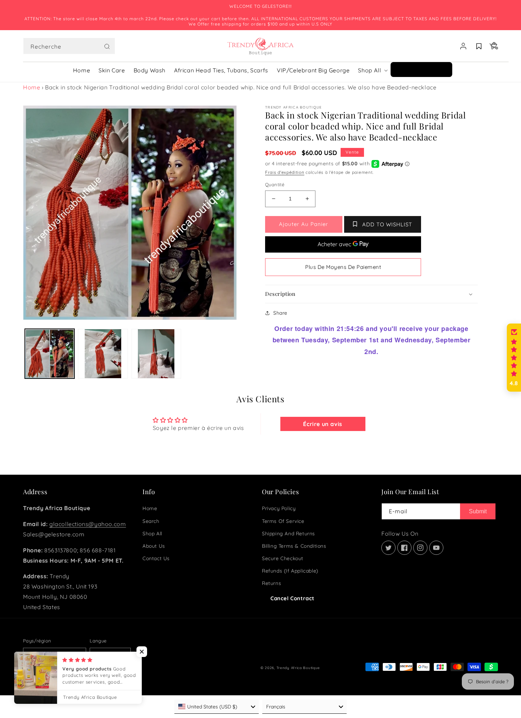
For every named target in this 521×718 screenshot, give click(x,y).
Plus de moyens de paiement (343, 267)
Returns (271, 583)
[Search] (107, 46)
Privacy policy (279, 508)
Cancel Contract (292, 598)
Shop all (152, 533)
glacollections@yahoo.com (87, 524)
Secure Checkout (282, 558)
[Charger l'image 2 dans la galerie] (103, 354)
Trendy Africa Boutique (298, 667)
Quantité (274, 184)
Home (31, 87)
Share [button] (280, 313)
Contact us (156, 558)
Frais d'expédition (284, 172)
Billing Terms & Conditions (294, 546)
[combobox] (69, 46)
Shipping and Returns (288, 533)
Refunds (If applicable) (290, 571)
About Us (153, 546)
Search (150, 521)
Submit (478, 511)
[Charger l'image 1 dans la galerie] (49, 354)
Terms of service (283, 521)
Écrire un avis (322, 423)
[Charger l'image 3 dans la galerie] (156, 354)
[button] (69, 46)
